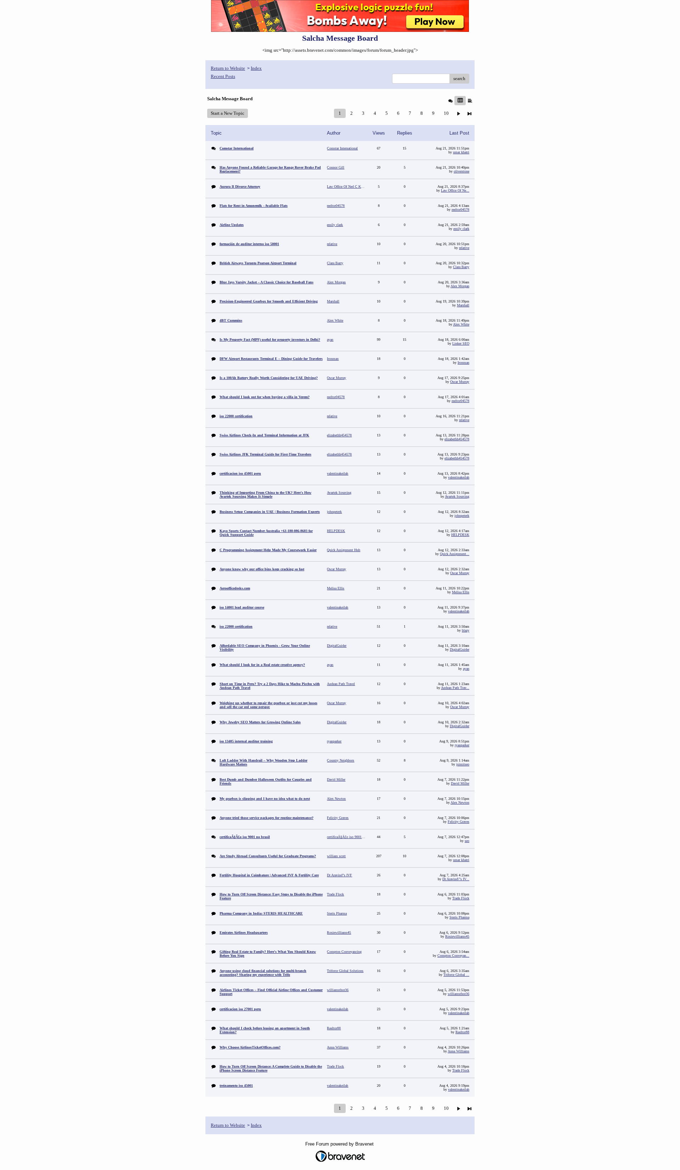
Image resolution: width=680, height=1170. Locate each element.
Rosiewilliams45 (457, 936)
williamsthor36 (458, 994)
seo (467, 841)
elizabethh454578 (456, 439)
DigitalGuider (459, 649)
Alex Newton (459, 802)
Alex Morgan (459, 286)
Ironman (463, 362)
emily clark (461, 229)
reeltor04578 (460, 209)
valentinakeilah (458, 477)
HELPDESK (460, 535)
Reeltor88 (462, 1032)
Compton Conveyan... (453, 955)
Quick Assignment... (454, 554)
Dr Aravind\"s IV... (455, 879)
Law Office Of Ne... (455, 190)
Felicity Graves (458, 822)
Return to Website (228, 68)
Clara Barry (461, 267)
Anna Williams (458, 1051)
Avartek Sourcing (457, 496)
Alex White (461, 324)
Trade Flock (460, 898)
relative (464, 248)
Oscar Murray (459, 382)
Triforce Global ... (456, 975)
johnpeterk (461, 516)
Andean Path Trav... (455, 688)
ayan (466, 669)
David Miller (460, 783)
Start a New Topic (227, 113)
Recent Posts (223, 76)
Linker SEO (460, 343)
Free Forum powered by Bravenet (340, 1144)
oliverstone (461, 171)
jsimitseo (462, 764)
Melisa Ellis (460, 592)
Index (256, 68)
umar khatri (461, 152)
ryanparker (462, 745)
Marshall (463, 305)
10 (446, 113)
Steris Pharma (459, 917)
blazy (465, 630)
